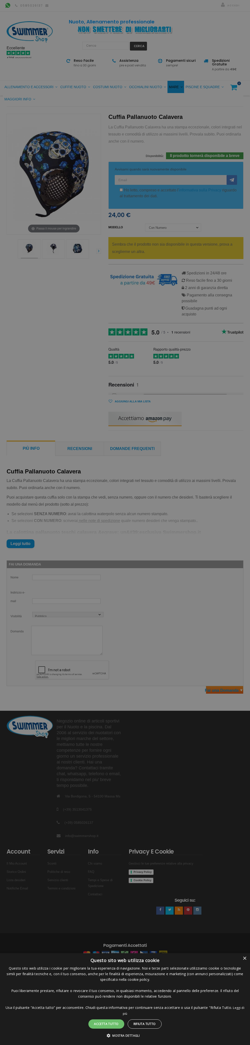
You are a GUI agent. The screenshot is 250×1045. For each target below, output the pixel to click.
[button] (125, 1035)
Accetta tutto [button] (106, 1024)
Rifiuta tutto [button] (145, 1024)
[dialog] (125, 999)
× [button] (244, 958)
